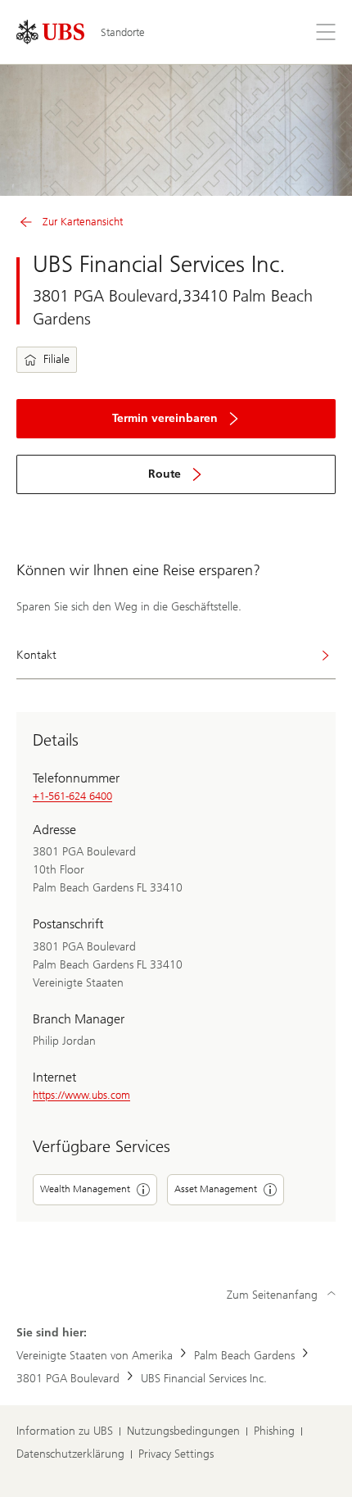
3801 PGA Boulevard (68, 1379)
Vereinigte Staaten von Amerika (94, 1356)
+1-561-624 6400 (72, 796)
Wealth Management (85, 1189)
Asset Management (215, 1189)
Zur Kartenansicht (83, 221)
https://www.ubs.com (81, 1095)
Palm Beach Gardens (244, 1356)
